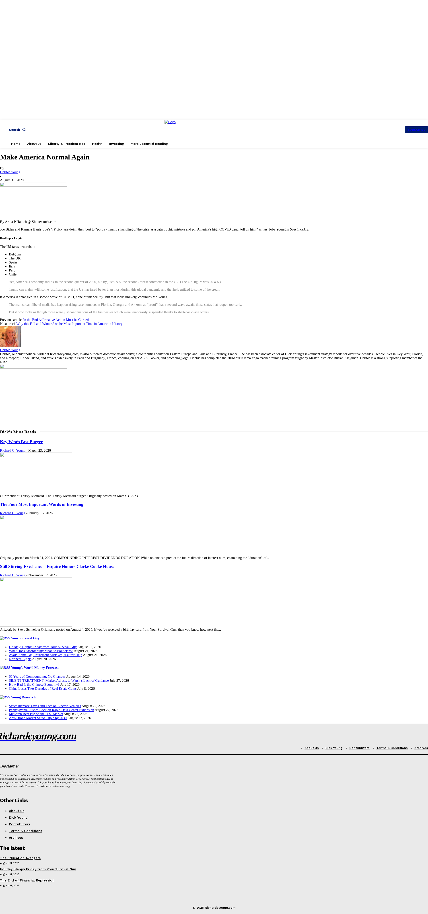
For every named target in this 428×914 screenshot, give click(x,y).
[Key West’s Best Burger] (36, 492)
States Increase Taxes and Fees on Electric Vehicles (45, 706)
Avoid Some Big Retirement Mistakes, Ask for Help (45, 655)
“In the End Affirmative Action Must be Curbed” (56, 320)
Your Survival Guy (25, 638)
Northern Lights (20, 659)
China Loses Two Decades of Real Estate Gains (42, 688)
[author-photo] (10, 346)
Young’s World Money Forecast (35, 667)
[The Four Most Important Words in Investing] (36, 554)
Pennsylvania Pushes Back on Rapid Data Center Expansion (51, 710)
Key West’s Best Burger (21, 441)
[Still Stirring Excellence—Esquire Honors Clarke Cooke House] (36, 625)
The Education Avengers (20, 858)
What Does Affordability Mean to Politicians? (41, 651)
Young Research (23, 697)
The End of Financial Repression (27, 880)
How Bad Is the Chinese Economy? (34, 684)
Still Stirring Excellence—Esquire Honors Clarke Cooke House (57, 566)
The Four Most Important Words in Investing (41, 504)
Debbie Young (10, 172)
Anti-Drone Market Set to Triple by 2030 (38, 718)
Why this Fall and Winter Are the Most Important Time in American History (69, 324)
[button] (18, 129)
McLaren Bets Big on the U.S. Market (36, 714)
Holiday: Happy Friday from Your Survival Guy (43, 647)
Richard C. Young (12, 450)
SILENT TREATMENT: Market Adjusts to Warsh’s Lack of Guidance (59, 680)
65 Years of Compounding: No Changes (37, 676)
